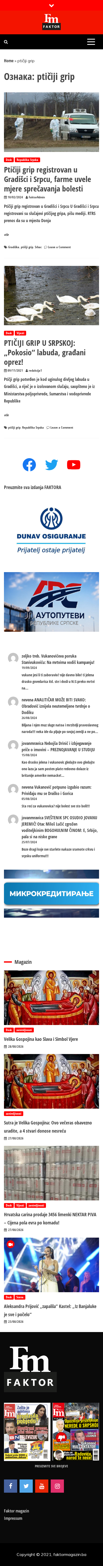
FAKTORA (52, 487)
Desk (9, 159)
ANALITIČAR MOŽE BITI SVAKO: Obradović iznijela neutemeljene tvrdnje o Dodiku (56, 706)
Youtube (41, 1486)
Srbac (38, 247)
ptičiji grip (27, 247)
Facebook (10, 1486)
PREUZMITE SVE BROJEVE (51, 1466)
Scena (20, 1297)
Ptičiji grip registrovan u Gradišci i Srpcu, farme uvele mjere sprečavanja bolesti (47, 179)
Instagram (57, 1486)
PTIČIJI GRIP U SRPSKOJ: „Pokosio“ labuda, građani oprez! (45, 352)
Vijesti (20, 333)
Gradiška (13, 247)
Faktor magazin (16, 1511)
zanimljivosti (24, 1030)
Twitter (26, 1486)
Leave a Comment (59, 247)
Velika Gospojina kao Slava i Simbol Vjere (41, 1039)
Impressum (13, 1518)
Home (8, 61)
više (6, 234)
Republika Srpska (27, 159)
